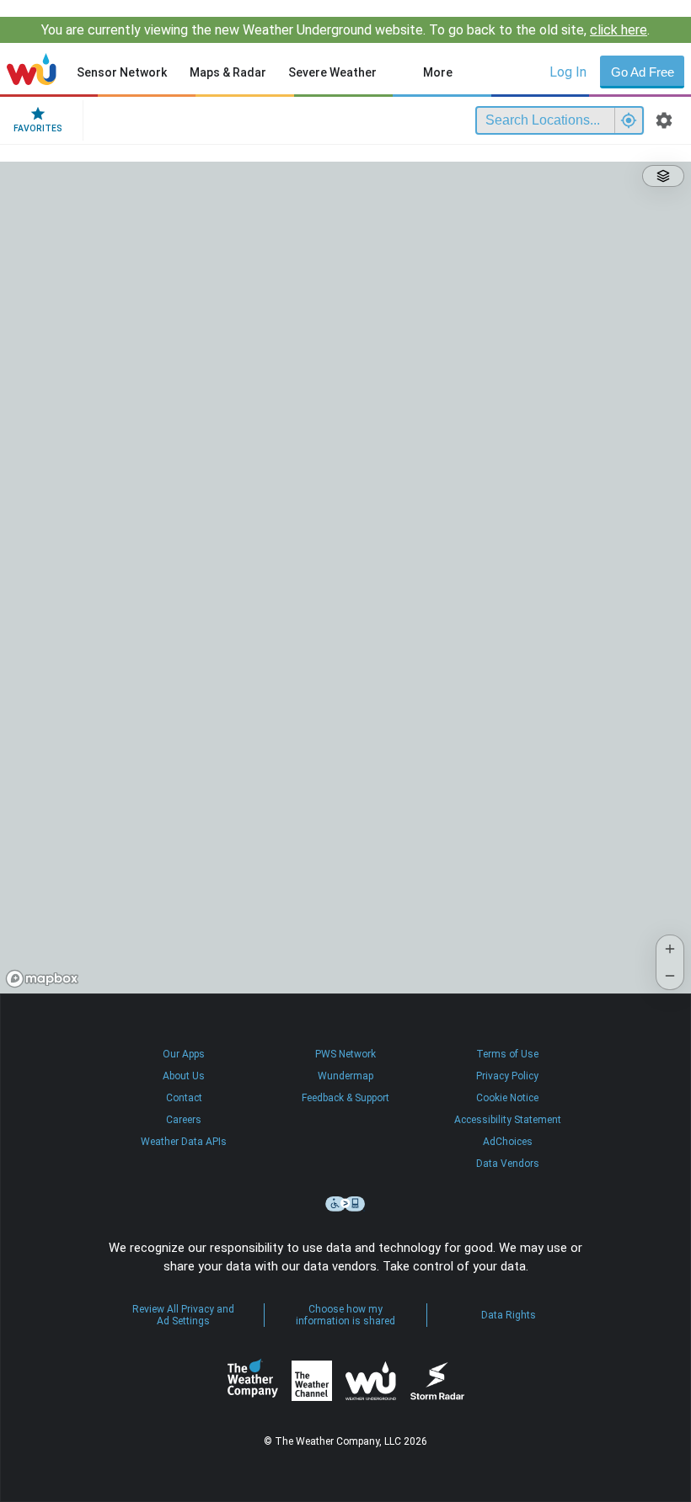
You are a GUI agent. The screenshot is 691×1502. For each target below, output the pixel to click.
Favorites (37, 128)
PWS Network (345, 1054)
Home (31, 69)
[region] (345, 577)
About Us (184, 1076)
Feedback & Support (345, 1098)
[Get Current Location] (628, 120)
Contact (184, 1098)
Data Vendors (507, 1163)
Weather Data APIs (184, 1142)
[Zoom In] (669, 948)
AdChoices (508, 1142)
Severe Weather (332, 72)
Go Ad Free (642, 72)
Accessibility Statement (507, 1120)
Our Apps (184, 1054)
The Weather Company (253, 1381)
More (438, 72)
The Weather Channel (312, 1381)
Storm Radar (437, 1381)
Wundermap (345, 1076)
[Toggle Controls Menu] (663, 176)
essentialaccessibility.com (345, 1204)
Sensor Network (122, 72)
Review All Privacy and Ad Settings (183, 1315)
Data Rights (508, 1315)
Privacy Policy (507, 1076)
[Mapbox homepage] (42, 978)
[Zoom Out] (669, 975)
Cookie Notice (507, 1098)
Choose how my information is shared (345, 1315)
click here (618, 30)
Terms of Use (507, 1054)
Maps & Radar (228, 72)
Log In (568, 72)
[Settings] (664, 120)
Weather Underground (371, 1381)
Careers (183, 1120)
